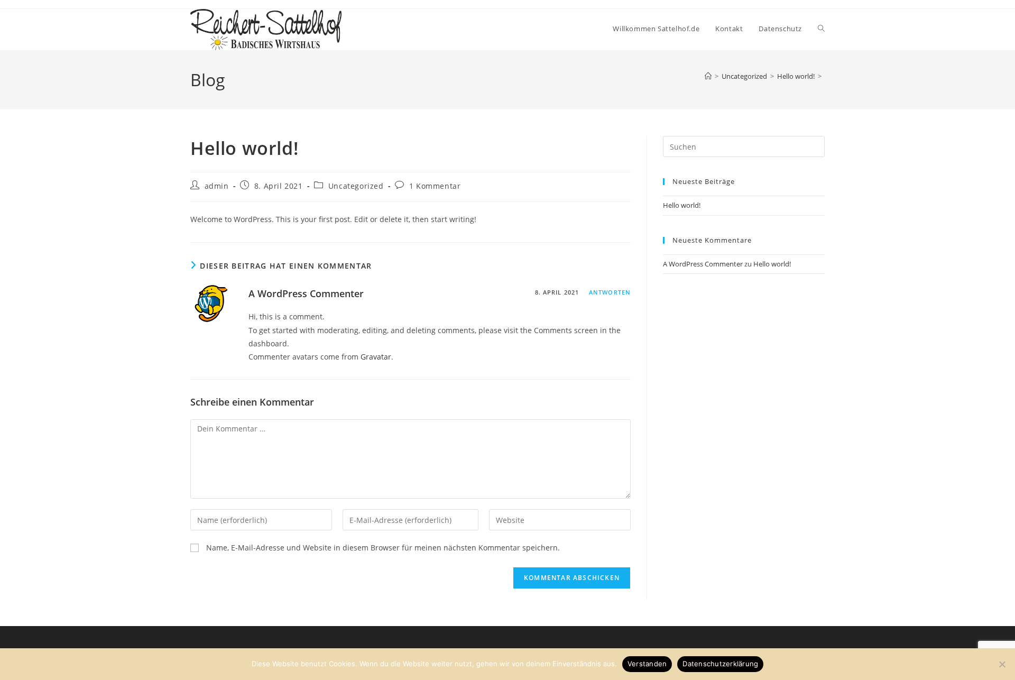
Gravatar (376, 357)
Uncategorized (356, 186)
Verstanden (647, 663)
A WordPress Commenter (306, 293)
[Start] (708, 76)
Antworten (610, 292)
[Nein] (1001, 664)
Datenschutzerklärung (720, 663)
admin (217, 186)
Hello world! (681, 205)
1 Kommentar (435, 186)
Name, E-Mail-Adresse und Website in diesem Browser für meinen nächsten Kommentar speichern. (383, 548)
